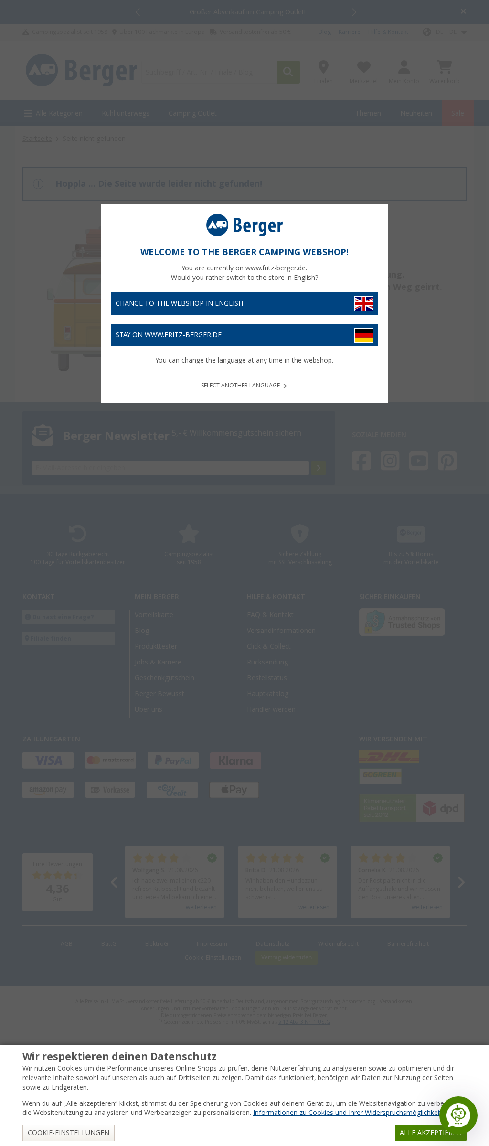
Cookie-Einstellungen (68, 1132)
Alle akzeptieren (431, 1132)
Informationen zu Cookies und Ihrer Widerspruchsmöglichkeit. (348, 1112)
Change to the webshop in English (179, 303)
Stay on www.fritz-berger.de (169, 335)
